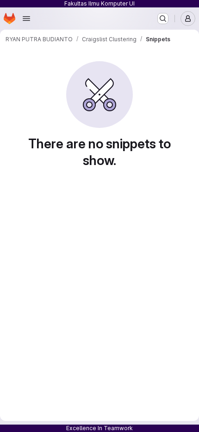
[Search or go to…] (162, 18)
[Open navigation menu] (26, 18)
